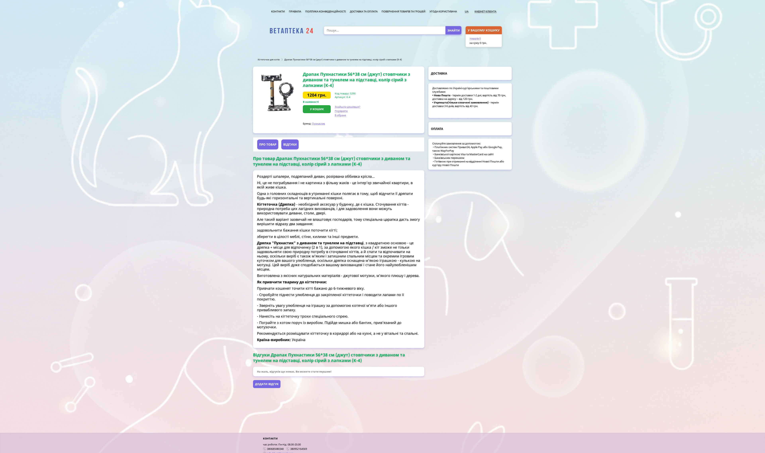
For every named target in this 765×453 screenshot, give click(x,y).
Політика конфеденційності (325, 11)
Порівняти (341, 111)
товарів (475, 38)
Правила (295, 11)
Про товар (267, 144)
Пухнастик (318, 123)
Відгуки (290, 144)
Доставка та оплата (364, 11)
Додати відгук (267, 384)
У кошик (317, 109)
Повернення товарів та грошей (403, 11)
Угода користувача (443, 11)
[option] (278, 92)
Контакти (278, 11)
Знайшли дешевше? (347, 107)
